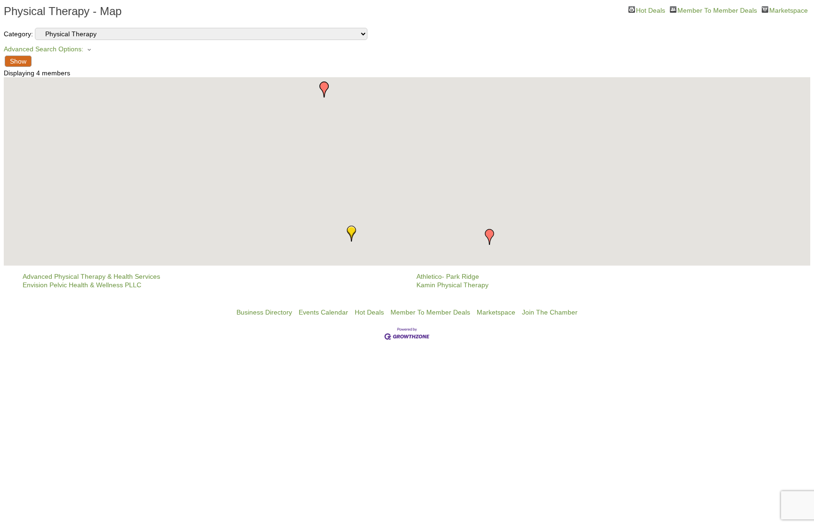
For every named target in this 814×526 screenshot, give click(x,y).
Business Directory (264, 312)
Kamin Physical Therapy (452, 285)
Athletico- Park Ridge (447, 276)
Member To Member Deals (717, 10)
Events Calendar (323, 312)
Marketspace (788, 10)
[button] (489, 237)
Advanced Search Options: (43, 49)
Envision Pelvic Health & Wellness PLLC (82, 285)
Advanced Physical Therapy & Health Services (91, 276)
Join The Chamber (550, 312)
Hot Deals (650, 10)
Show (18, 61)
